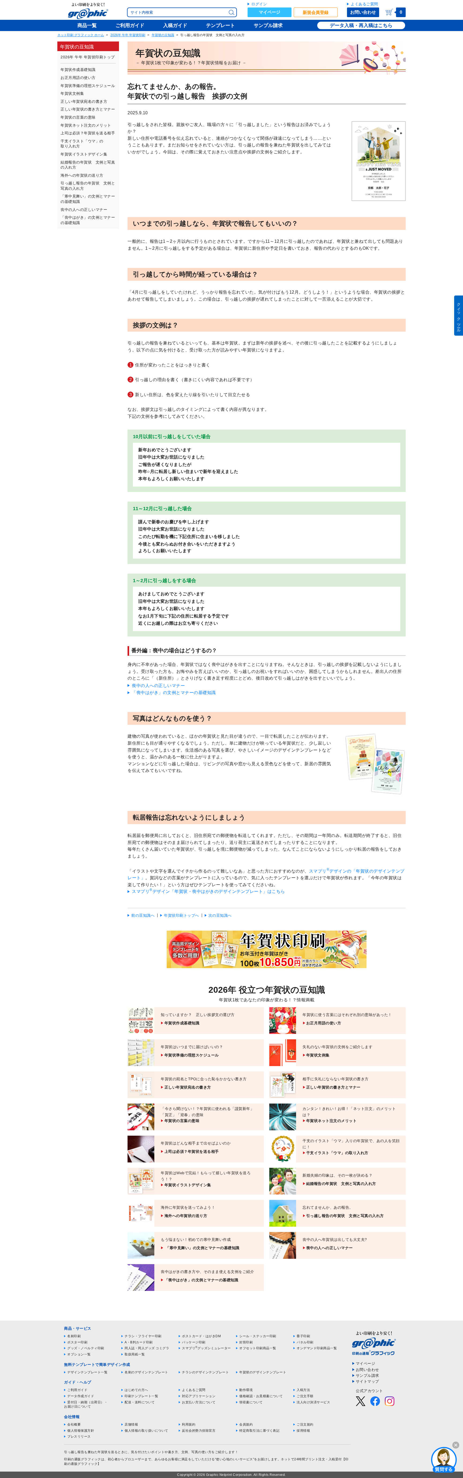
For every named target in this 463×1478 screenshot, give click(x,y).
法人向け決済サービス (313, 1402)
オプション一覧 (79, 1354)
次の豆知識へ (220, 915)
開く (444, 1459)
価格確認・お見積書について (261, 1396)
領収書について (251, 1402)
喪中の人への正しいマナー (158, 685)
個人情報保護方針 (80, 1430)
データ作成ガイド (80, 1396)
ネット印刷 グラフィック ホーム (80, 35)
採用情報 (303, 1430)
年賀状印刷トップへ (181, 915)
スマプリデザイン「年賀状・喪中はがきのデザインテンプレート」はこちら (208, 891)
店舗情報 (131, 1424)
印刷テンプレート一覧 (141, 1396)
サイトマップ (367, 1381)
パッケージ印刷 (194, 1342)
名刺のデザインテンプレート (146, 1372)
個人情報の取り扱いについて (146, 1430)
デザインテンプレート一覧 (87, 1372)
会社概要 (74, 1424)
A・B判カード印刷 (139, 1342)
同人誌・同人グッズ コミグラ (147, 1348)
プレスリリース (79, 1436)
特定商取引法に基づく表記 (259, 1430)
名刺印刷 (74, 1336)
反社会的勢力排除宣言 (198, 1430)
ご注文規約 (305, 1424)
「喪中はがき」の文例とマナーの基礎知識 (174, 692)
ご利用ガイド (77, 1390)
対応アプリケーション (198, 1396)
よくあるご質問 (364, 4)
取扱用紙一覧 (135, 1354)
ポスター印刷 (77, 1342)
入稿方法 (303, 1390)
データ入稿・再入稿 (351, 25)
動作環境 (246, 1390)
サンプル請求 (367, 1375)
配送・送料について (140, 1402)
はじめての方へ (136, 1390)
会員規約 (246, 1424)
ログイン (259, 4)
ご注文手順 (305, 1396)
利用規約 (188, 1424)
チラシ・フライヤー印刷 (143, 1336)
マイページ (269, 12)
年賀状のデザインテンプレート (262, 1372)
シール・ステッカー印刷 (257, 1336)
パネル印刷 (305, 1342)
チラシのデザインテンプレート (205, 1372)
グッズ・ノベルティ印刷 (85, 1348)
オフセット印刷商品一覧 (257, 1348)
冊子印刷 (303, 1336)
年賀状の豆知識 (163, 35)
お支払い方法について (198, 1402)
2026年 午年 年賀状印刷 (127, 35)
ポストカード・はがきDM (201, 1336)
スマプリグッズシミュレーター (206, 1348)
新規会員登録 (315, 12)
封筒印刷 (246, 1342)
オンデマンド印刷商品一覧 (317, 1348)
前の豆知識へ (143, 915)
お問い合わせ (363, 12)
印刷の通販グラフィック (82, 1459)
